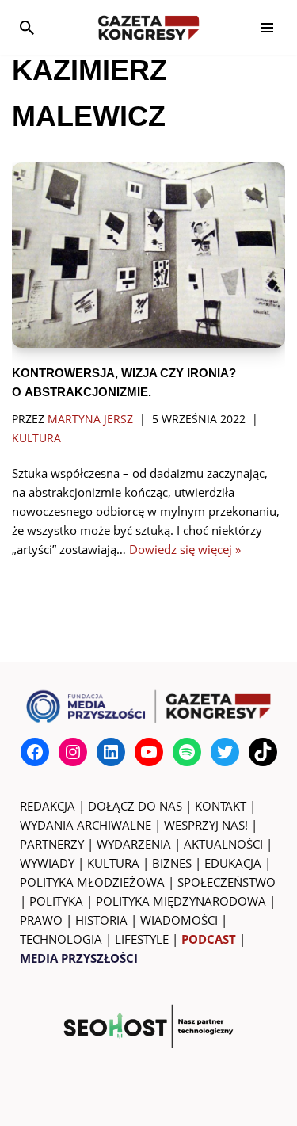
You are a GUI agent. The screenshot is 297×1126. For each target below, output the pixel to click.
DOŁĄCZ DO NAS (135, 806)
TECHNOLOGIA (61, 939)
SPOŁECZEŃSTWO (226, 882)
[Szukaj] (27, 28)
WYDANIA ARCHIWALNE (85, 825)
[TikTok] (263, 752)
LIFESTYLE (142, 939)
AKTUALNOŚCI (223, 844)
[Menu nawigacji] (267, 27)
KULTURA (113, 863)
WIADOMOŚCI (179, 920)
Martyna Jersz (90, 419)
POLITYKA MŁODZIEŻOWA (92, 882)
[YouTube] (149, 752)
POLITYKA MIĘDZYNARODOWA (181, 901)
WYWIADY (47, 863)
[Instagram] (73, 752)
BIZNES (172, 863)
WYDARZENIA (134, 844)
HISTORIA (101, 920)
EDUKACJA (232, 863)
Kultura (36, 438)
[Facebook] (35, 752)
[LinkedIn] (111, 752)
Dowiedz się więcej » (185, 549)
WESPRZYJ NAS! (206, 825)
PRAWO (41, 920)
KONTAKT (220, 806)
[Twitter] (225, 752)
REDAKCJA (47, 806)
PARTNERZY (52, 844)
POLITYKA (56, 901)
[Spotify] (187, 752)
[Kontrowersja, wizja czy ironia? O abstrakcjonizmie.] (148, 255)
